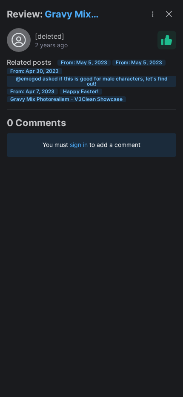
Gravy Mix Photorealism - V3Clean (78, 15)
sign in (79, 144)
